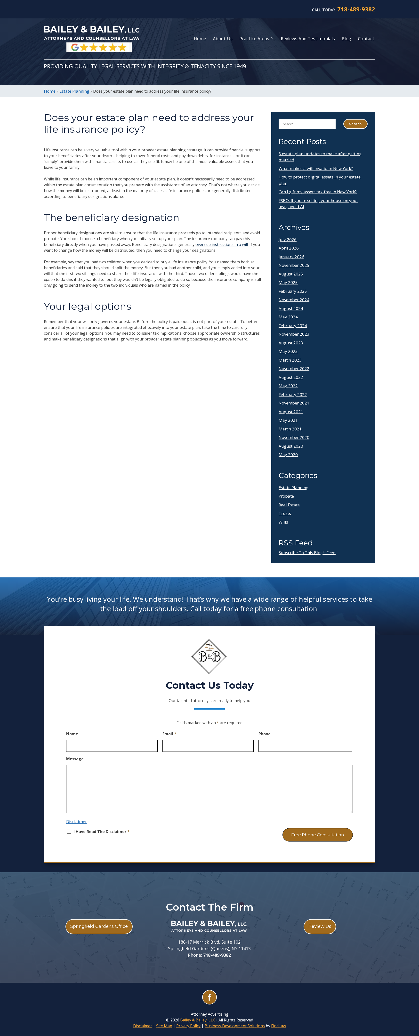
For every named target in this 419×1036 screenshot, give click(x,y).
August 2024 (291, 308)
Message (75, 758)
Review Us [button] (319, 926)
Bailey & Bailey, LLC (197, 1020)
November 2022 (294, 368)
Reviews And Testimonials (308, 38)
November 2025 (294, 265)
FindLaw (278, 1025)
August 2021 (291, 411)
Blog (346, 38)
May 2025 (288, 282)
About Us (223, 38)
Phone (264, 734)
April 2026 (289, 248)
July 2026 (288, 239)
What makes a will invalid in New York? (316, 168)
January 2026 (291, 256)
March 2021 (290, 429)
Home (200, 38)
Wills (283, 522)
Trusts (285, 513)
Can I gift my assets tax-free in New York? (318, 191)
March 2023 (290, 360)
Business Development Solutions (235, 1025)
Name (72, 734)
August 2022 (291, 377)
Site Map (164, 1025)
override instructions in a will (221, 244)
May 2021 (288, 420)
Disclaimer (76, 821)
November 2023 (294, 334)
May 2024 (288, 317)
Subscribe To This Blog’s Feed (307, 552)
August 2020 (291, 446)
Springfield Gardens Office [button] (99, 926)
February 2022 (293, 394)
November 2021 (294, 403)
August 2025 (291, 274)
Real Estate (289, 505)
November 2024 (294, 299)
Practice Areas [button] (254, 38)
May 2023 (288, 351)
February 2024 (293, 325)
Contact (366, 38)
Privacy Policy (188, 1025)
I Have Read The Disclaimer (101, 831)
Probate (286, 496)
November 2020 (294, 437)
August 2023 (291, 343)
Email (169, 734)
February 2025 (293, 291)
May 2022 (288, 385)
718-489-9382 (356, 9)
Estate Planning (293, 487)
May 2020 (288, 454)
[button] (414, 1001)
